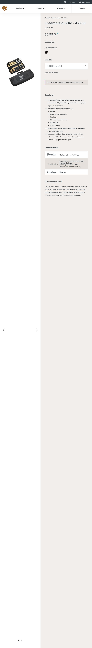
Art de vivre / (57, 18)
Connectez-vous (53, 82)
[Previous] (3, 329)
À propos (82, 8)
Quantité (48, 60)
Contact (72, 2)
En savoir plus (49, 42)
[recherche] (64, 2)
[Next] (36, 329)
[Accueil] (4, 8)
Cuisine (64, 18)
